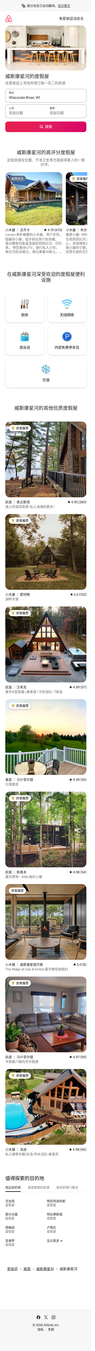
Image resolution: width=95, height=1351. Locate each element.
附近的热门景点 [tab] (67, 1187)
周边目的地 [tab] (13, 1187)
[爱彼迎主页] (8, 19)
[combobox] (46, 97)
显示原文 (64, 6)
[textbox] (25, 113)
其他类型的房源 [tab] (38, 1187)
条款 (51, 1329)
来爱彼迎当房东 (71, 18)
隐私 (41, 1329)
